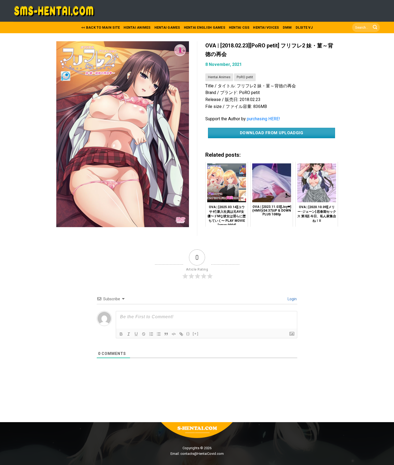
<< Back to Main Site (100, 27)
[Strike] (143, 334)
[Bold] (121, 334)
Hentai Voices (266, 27)
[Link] (181, 334)
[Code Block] (173, 334)
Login (292, 299)
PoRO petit (245, 77)
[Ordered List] (151, 334)
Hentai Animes (137, 27)
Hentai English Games (204, 27)
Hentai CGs (239, 27)
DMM (287, 27)
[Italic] (128, 334)
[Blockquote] (166, 334)
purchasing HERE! (263, 118)
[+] (196, 334)
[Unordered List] (158, 334)
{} (188, 334)
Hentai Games (167, 27)
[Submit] (375, 27)
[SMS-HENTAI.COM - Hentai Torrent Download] (55, 11)
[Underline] (136, 334)
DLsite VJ (304, 27)
